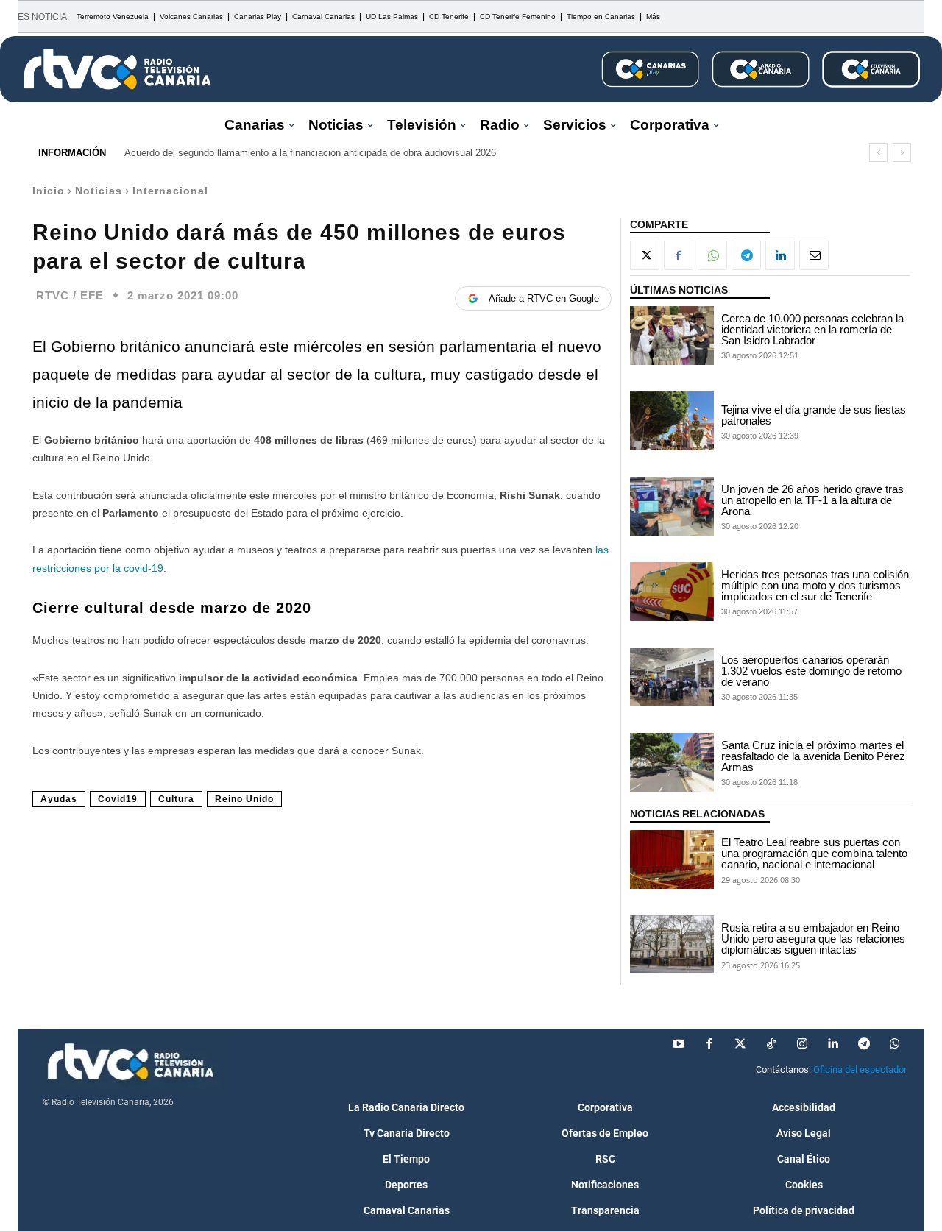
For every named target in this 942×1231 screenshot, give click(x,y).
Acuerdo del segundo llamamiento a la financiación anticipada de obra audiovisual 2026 (310, 152)
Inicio (48, 190)
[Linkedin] (780, 255)
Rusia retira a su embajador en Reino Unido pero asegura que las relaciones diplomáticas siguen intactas (813, 938)
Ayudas (58, 799)
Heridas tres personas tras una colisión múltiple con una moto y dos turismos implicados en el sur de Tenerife (815, 585)
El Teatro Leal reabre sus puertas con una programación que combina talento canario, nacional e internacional (814, 853)
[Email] (814, 255)
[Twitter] (740, 1044)
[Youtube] (678, 1044)
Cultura (176, 799)
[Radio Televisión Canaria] (118, 69)
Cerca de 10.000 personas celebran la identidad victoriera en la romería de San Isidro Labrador (812, 329)
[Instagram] (802, 1044)
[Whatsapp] (895, 1044)
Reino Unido (244, 799)
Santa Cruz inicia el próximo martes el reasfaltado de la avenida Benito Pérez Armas (813, 756)
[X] (644, 255)
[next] (902, 152)
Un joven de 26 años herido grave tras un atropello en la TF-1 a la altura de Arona (812, 500)
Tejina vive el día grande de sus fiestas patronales (813, 415)
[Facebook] (678, 255)
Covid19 (118, 799)
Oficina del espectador (860, 1069)
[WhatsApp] (712, 255)
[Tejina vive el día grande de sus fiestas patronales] (672, 420)
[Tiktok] (771, 1044)
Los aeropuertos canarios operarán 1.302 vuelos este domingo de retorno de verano (811, 670)
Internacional (170, 190)
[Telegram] (746, 255)
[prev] (878, 152)
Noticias (98, 190)
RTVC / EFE (70, 295)
